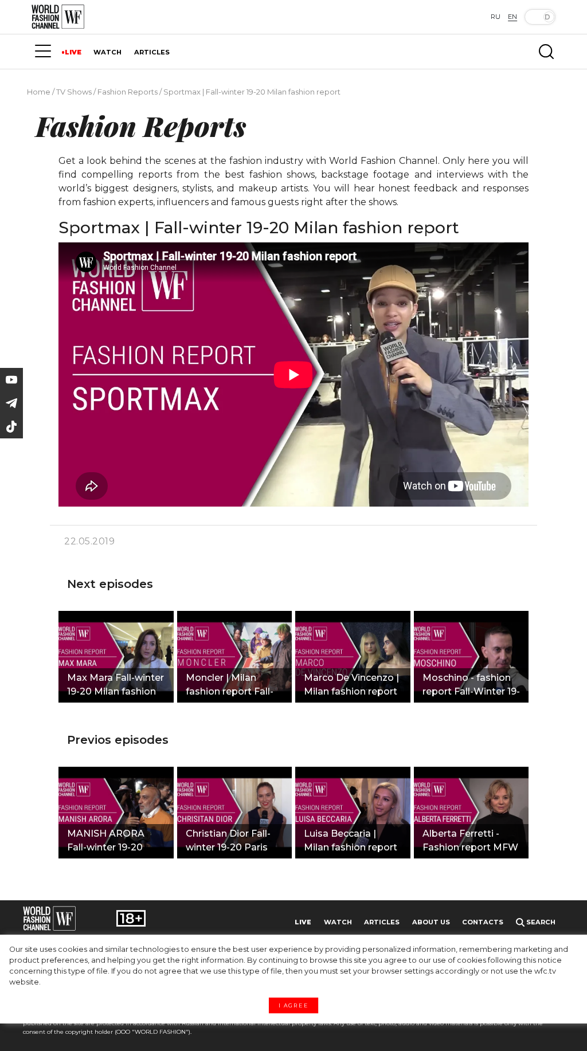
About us (431, 922)
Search (540, 922)
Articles (382, 922)
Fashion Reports (127, 91)
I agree (293, 1005)
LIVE (73, 52)
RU (495, 17)
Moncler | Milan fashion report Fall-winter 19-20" (229, 686)
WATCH (107, 52)
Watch (338, 922)
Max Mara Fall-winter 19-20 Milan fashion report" (115, 686)
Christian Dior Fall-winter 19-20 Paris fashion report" (228, 842)
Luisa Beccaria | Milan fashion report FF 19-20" (350, 842)
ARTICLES (152, 52)
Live (303, 922)
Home (38, 91)
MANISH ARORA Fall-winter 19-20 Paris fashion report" (115, 842)
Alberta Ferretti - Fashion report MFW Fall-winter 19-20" (470, 842)
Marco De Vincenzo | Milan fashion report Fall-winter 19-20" (351, 686)
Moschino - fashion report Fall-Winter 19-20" (471, 686)
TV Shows (74, 91)
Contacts (482, 922)
